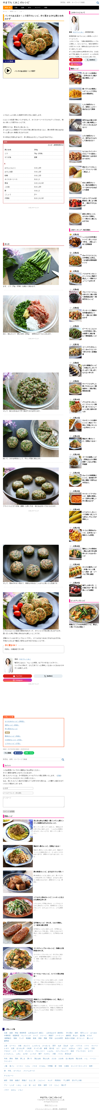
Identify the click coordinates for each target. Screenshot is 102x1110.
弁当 (29, 7)
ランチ (21, 1038)
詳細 (59, 775)
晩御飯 (28, 1038)
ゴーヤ (20, 1051)
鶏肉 (16, 1058)
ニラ (14, 1051)
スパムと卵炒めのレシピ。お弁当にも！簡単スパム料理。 (89, 532)
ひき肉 (61, 1058)
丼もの (75, 1035)
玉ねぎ (65, 1046)
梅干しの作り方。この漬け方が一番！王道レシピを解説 (89, 587)
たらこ (56, 1085)
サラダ (89, 1035)
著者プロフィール (51, 1105)
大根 (19, 1046)
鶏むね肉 (37, 1058)
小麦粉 (66, 1066)
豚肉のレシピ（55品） (13, 736)
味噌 (90, 1066)
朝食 (15, 1038)
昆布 (39, 1085)
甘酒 (60, 1066)
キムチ (50, 1080)
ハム (86, 1058)
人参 (5, 1046)
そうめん (42, 1066)
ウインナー (8, 1061)
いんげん (50, 1051)
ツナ (50, 1085)
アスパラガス (81, 1051)
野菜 (50, 1038)
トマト (86, 1046)
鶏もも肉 (46, 1058)
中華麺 (50, 1066)
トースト (20, 1066)
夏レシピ (90, 1038)
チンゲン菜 (38, 1048)
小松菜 (29, 1048)
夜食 (40, 1038)
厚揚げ (24, 1080)
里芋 (54, 1046)
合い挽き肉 (70, 1058)
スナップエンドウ (62, 1051)
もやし (86, 1048)
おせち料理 (59, 1038)
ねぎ (59, 1046)
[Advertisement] (33, 95)
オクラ (90, 1051)
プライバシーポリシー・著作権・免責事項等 (51, 1109)
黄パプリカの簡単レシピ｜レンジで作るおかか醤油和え (89, 91)
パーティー (60, 1035)
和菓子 (51, 1035)
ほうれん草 (21, 1048)
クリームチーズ (29, 1071)
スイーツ (37, 7)
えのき (25, 1054)
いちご (20, 1090)
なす (72, 1046)
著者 (45, 7)
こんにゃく (42, 1080)
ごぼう (79, 1048)
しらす (12, 1085)
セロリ (64, 1048)
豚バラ (29, 1058)
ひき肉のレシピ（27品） (14, 740)
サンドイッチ (26, 1035)
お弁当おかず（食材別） (55, 1033)
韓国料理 (16, 1035)
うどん (27, 1066)
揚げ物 (82, 1035)
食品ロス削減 (70, 1038)
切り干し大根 (77, 1080)
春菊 (45, 1048)
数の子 (63, 1085)
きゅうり (27, 1046)
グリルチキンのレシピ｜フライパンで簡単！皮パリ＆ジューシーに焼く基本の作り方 (89, 406)
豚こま (22, 1058)
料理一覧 (8, 7)
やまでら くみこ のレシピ (16, 2)
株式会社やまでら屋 (57, 1100)
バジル (60, 1054)
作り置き (69, 1033)
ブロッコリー (40, 1051)
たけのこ (47, 1054)
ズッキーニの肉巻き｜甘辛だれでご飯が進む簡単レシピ (89, 75)
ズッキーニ (29, 1051)
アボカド (7, 1051)
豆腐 (11, 1080)
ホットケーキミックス (79, 1066)
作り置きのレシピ (11, 729)
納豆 (5, 1080)
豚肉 (11, 1058)
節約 (76, 1033)
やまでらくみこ (78, 32)
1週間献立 (7, 1038)
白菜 (12, 1048)
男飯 (45, 1038)
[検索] (98, 3)
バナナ (6, 1090)
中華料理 (7, 1035)
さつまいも (46, 1046)
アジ (5, 1085)
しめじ (18, 1054)
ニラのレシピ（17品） (13, 743)
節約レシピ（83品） (12, 725)
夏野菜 (6, 1041)
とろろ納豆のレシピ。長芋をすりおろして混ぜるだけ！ (89, 138)
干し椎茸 (66, 1080)
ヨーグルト (17, 1071)
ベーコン (93, 1058)
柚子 (40, 1054)
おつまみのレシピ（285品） (15, 721)
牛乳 (9, 1071)
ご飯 (5, 1066)
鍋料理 (68, 1035)
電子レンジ (84, 1033)
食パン (12, 1066)
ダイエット (81, 1038)
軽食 (34, 1038)
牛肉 (5, 1058)
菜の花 (51, 1048)
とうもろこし (9, 1054)
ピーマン (13, 1046)
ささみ (54, 1058)
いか (25, 1085)
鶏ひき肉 (79, 1058)
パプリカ (79, 1046)
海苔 (45, 1085)
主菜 (16, 7)
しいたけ (33, 1054)
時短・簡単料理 (20, 1033)
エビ (34, 1085)
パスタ (34, 1066)
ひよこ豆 (32, 1080)
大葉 (54, 1054)
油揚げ (17, 1080)
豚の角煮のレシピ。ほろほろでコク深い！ (49, 871)
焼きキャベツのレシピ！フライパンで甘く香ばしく (89, 169)
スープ (35, 1035)
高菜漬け (58, 1080)
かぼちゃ (72, 1048)
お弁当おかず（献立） (36, 1033)
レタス (6, 1048)
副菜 (22, 7)
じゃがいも (36, 1046)
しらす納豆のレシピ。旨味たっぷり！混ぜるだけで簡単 (89, 107)
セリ (58, 1048)
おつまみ (93, 1033)
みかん (13, 1090)
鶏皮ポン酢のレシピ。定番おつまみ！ (47, 846)
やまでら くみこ (25, 659)
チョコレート (9, 1075)
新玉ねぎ (68, 1054)
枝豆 (72, 1051)
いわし (19, 1085)
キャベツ (94, 1046)
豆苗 (93, 1048)
